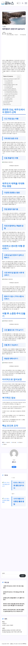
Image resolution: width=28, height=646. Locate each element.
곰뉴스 (10, 33)
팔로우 (14, 466)
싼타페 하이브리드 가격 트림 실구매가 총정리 (13, 592)
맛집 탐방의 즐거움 (9, 87)
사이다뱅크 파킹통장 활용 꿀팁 (18, 501)
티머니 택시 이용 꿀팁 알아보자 (18, 485)
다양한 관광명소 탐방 (9, 85)
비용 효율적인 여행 (9, 83)
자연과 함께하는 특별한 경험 (11, 88)
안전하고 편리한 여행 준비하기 (10, 90)
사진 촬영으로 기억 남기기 (10, 97)
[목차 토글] (17, 77)
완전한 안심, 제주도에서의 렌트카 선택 (11, 78)
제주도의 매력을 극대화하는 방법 (10, 84)
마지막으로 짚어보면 (8, 101)
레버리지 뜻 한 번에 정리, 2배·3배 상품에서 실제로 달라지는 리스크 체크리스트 (13, 610)
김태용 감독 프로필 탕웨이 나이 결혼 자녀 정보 (13, 598)
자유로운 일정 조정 (9, 81)
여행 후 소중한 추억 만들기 (9, 95)
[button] (18, 3)
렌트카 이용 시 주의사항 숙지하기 (12, 94)
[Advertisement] (14, 527)
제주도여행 (14, 442)
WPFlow (24, 643)
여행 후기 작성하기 (9, 98)
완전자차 (8, 442)
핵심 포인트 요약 (7, 104)
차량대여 (5, 444)
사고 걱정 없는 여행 (9, 80)
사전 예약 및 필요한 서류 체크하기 (12, 92)
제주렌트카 (20, 442)
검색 (3, 573)
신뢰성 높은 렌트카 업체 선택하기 (11, 91)
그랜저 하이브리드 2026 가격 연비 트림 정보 (13, 586)
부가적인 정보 (7, 102)
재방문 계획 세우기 (9, 99)
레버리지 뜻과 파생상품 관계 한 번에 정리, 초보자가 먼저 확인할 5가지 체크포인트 (14, 604)
